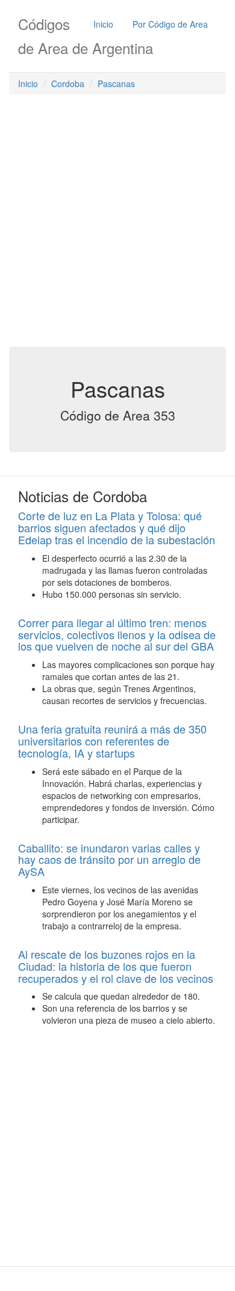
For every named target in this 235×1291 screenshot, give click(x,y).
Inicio (103, 24)
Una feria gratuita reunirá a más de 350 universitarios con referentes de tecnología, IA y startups (112, 741)
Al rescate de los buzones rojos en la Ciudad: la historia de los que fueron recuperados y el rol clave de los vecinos (115, 966)
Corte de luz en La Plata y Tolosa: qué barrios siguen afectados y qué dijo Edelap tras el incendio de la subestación (116, 527)
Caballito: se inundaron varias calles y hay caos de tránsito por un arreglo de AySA (109, 859)
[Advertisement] (117, 223)
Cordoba (67, 83)
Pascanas (116, 83)
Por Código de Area (170, 24)
